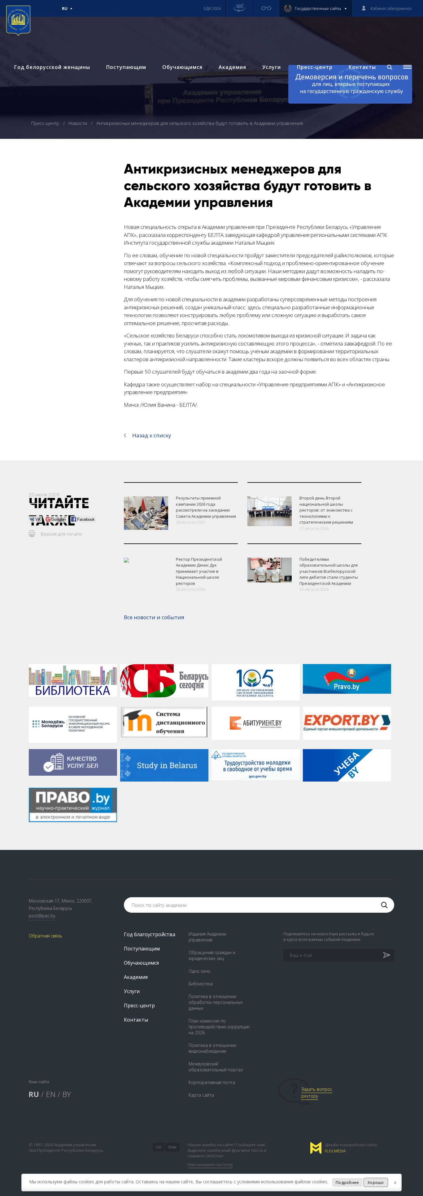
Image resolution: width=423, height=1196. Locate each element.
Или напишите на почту (210, 1164)
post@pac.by (42, 916)
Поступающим (126, 67)
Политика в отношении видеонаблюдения (212, 1048)
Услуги (271, 67)
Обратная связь (45, 936)
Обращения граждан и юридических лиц (212, 955)
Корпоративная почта (212, 1082)
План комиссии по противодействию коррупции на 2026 (219, 1026)
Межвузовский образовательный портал (216, 1067)
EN (50, 1094)
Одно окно (200, 971)
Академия (232, 67)
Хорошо (376, 1182)
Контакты (362, 67)
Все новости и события (154, 617)
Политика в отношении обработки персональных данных (216, 1002)
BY (66, 1094)
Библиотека (201, 984)
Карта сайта (201, 1095)
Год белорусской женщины (52, 67)
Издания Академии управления (207, 937)
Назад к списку (151, 435)
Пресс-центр (315, 67)
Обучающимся (182, 67)
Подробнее (347, 1182)
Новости (78, 123)
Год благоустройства (149, 934)
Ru (65, 11)
